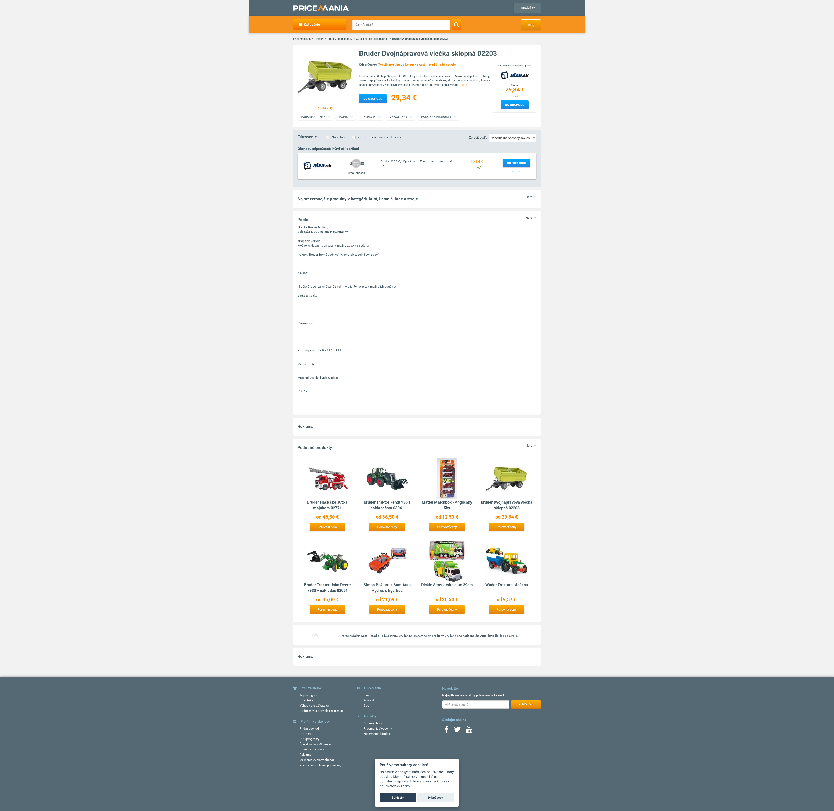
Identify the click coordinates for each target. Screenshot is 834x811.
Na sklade (339, 137)
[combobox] (512, 137)
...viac (463, 84)
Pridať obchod (309, 728)
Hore (529, 197)
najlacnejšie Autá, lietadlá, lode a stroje (490, 635)
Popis (343, 116)
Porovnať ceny (313, 116)
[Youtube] (469, 730)
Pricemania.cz (372, 723)
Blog (531, 25)
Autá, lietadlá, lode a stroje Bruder (384, 635)
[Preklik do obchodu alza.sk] (317, 165)
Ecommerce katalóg (376, 733)
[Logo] (515, 75)
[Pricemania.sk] (321, 8)
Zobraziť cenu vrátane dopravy (379, 137)
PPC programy (309, 739)
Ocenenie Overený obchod (317, 759)
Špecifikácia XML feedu (315, 744)
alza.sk (516, 171)
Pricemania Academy (377, 728)
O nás (367, 695)
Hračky (319, 38)
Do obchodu (514, 104)
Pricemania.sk (302, 38)
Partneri (305, 733)
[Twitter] (457, 730)
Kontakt (368, 700)
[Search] (456, 24)
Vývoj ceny (398, 116)
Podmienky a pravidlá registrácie (321, 710)
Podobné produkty (436, 116)
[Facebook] (446, 730)
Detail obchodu (357, 173)
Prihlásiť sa (527, 8)
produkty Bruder (443, 635)
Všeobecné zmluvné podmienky (321, 765)
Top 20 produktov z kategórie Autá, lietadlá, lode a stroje (417, 64)
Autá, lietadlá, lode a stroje (372, 38)
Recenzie (369, 116)
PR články (306, 700)
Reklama (305, 754)
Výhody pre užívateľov (314, 705)
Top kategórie (309, 695)
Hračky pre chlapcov (339, 38)
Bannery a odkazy (312, 749)
